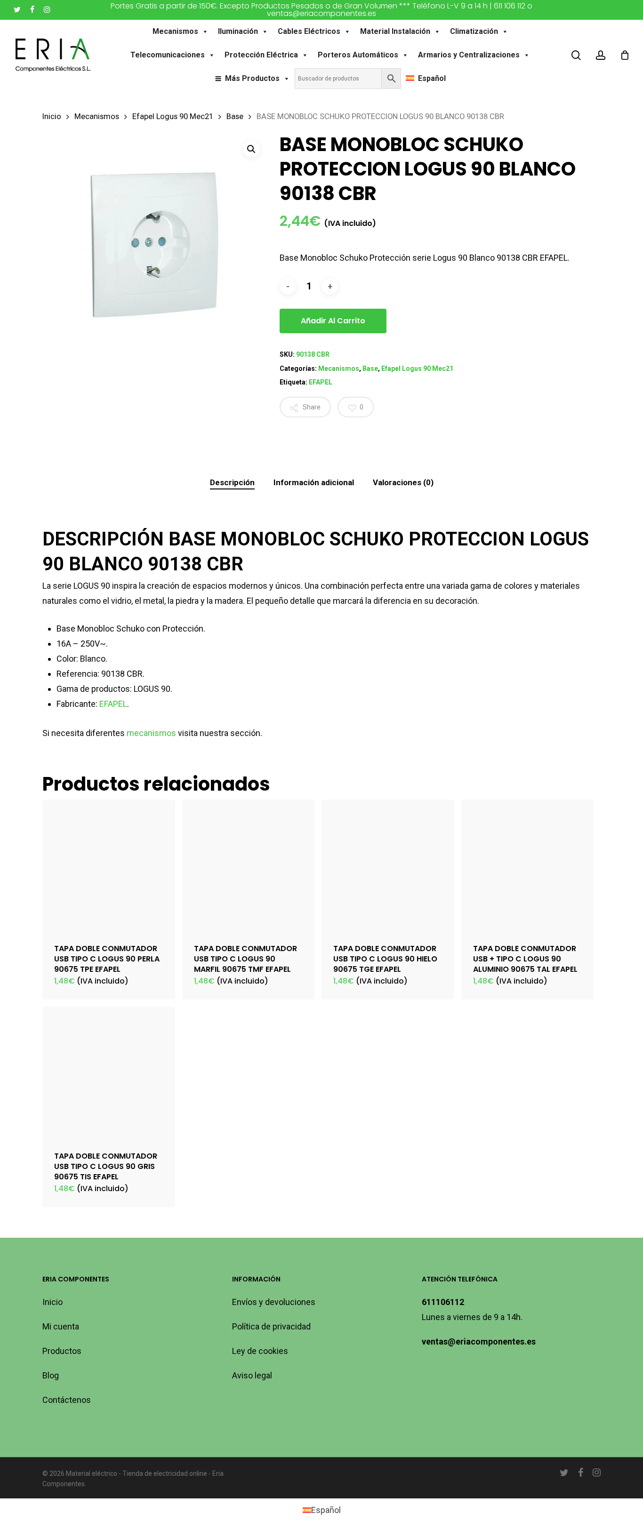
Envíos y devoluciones (273, 1302)
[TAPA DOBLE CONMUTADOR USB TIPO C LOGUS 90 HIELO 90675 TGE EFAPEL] (388, 866)
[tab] (232, 482)
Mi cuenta (60, 1326)
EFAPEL (320, 382)
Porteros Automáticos (358, 54)
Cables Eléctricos (309, 31)
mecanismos (151, 733)
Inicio (51, 116)
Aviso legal (252, 1375)
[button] (251, 149)
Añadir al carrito (333, 320)
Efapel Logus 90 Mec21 (172, 116)
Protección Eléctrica (261, 54)
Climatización (474, 31)
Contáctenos (66, 1400)
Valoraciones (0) (403, 482)
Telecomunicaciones (167, 54)
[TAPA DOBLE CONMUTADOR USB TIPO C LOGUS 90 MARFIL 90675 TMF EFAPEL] (248, 866)
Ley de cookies (260, 1351)
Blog (50, 1375)
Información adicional (313, 482)
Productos (61, 1351)
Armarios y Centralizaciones (469, 54)
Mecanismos (175, 31)
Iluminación (238, 31)
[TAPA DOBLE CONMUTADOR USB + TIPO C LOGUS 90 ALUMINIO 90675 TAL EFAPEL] (527, 866)
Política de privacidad (271, 1326)
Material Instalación (395, 31)
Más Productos (252, 78)
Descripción (232, 482)
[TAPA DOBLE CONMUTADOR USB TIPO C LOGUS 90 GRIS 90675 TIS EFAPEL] (108, 1073)
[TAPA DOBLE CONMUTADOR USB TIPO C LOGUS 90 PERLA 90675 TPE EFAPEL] (108, 866)
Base (234, 116)
